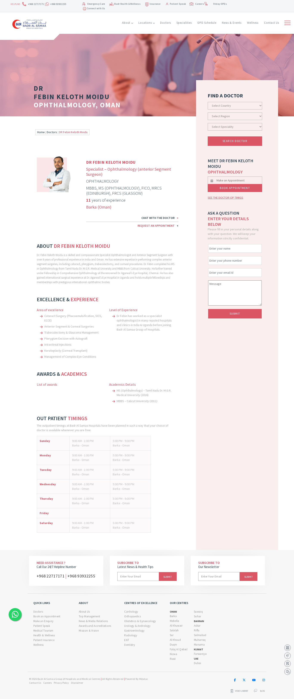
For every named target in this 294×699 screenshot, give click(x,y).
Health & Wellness (44, 635)
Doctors (165, 23)
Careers (199, 3)
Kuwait (198, 649)
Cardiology (131, 611)
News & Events (231, 23)
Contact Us (271, 23)
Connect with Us (95, 8)
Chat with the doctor (159, 218)
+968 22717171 (36, 4)
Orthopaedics (132, 616)
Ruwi (173, 659)
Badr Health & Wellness (127, 3)
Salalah (174, 630)
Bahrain (199, 621)
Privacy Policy (61, 682)
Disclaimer (77, 682)
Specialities (184, 23)
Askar (197, 625)
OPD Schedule (206, 23)
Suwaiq (198, 611)
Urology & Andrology (137, 626)
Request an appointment (158, 226)
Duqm (173, 644)
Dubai (197, 663)
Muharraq (200, 640)
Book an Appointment (46, 616)
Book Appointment (235, 188)
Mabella (174, 621)
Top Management (89, 616)
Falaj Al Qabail (179, 649)
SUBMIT (235, 313)
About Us (84, 611)
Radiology (130, 635)
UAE (196, 658)
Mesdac (143, 678)
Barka (173, 616)
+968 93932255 (58, 4)
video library (241, 691)
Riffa (197, 630)
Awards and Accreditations (95, 626)
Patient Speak (178, 3)
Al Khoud (175, 640)
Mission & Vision (89, 630)
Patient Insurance (43, 640)
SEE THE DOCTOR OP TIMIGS (225, 198)
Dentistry (129, 645)
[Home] (30, 24)
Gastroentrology (134, 630)
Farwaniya (200, 654)
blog (262, 691)
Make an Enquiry (43, 621)
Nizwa (173, 654)
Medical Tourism (43, 630)
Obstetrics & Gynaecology (140, 621)
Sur (172, 635)
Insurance (155, 3)
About (126, 23)
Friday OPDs (220, 3)
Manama (199, 644)
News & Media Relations (93, 621)
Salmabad (200, 635)
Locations (145, 23)
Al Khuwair (176, 625)
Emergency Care (96, 3)
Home (41, 132)
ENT (126, 640)
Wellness (252, 23)
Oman (173, 611)
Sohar (197, 616)
